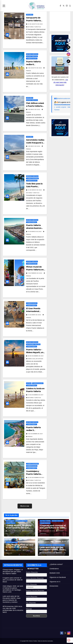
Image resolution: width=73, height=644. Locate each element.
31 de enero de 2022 (34, 314)
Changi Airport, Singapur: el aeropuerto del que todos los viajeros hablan (19, 527)
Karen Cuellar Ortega (35, 358)
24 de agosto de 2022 (35, 24)
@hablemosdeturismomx (64, 98)
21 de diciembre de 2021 (35, 394)
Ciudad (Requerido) (31, 596)
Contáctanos (54, 569)
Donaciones (54, 586)
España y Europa (10, 523)
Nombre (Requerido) (32, 572)
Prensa (30, 436)
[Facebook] (60, 6)
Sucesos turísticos (32, 56)
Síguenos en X (55, 582)
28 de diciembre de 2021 (36, 356)
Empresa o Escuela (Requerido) (35, 590)
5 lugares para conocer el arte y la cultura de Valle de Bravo (53, 527)
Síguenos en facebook (58, 577)
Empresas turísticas (32, 176)
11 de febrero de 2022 (35, 273)
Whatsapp (29, 609)
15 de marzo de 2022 (35, 231)
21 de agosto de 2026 (14, 530)
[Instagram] (67, 6)
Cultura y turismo (45, 520)
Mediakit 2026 (55, 573)
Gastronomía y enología (33, 344)
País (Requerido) (31, 602)
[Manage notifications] (68, 640)
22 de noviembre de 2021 (36, 477)
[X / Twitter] (63, 6)
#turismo (57, 104)
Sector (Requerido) (31, 584)
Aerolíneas (30, 14)
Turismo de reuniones (32, 178)
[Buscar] (70, 6)
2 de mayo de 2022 (34, 146)
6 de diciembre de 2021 (35, 433)
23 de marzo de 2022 (35, 190)
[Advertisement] (62, 20)
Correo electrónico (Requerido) (35, 578)
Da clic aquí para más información (60, 82)
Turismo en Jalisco (32, 58)
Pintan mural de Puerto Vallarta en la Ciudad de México (35, 270)
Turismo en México (31, 222)
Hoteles (29, 383)
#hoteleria (64, 104)
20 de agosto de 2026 (14, 550)
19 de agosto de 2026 (48, 553)
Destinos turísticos (32, 54)
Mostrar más (24, 506)
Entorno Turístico (34, 27)
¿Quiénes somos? (56, 564)
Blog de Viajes (10, 520)
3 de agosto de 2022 (35, 68)
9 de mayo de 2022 (34, 109)
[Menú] (4, 5)
